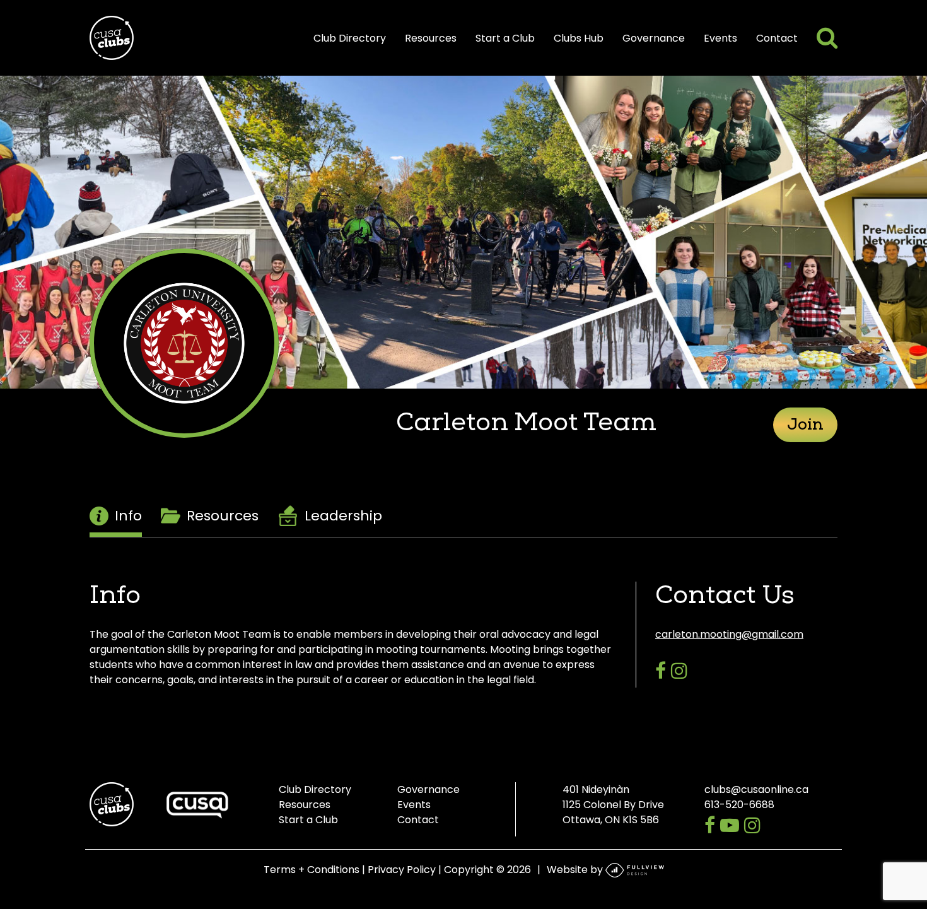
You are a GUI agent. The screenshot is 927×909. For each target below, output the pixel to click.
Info (128, 515)
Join (805, 426)
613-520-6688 (739, 804)
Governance (653, 38)
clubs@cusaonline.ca (756, 789)
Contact (777, 38)
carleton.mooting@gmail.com (729, 634)
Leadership (343, 515)
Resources (431, 38)
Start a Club (505, 38)
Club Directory (349, 38)
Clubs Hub (578, 38)
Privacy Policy (402, 869)
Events (720, 38)
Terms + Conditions (311, 869)
